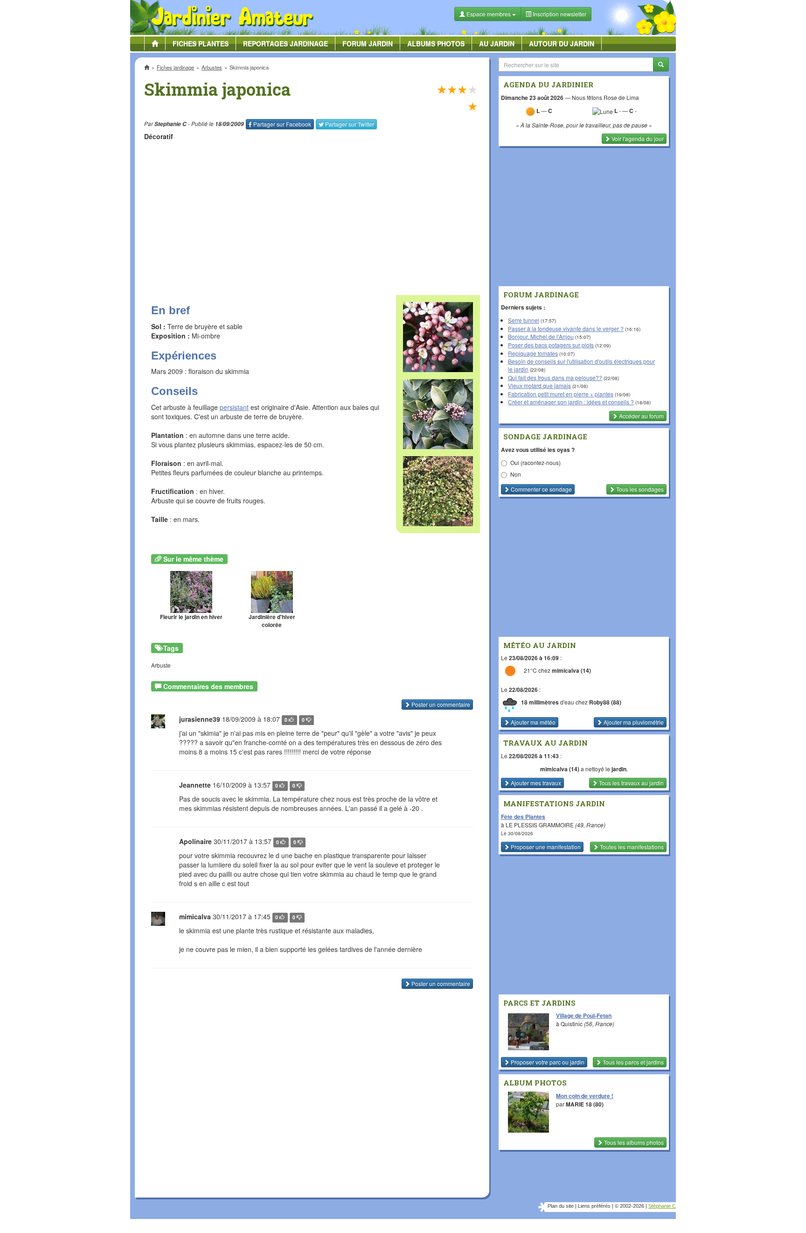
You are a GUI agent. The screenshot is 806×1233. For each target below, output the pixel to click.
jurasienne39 (199, 719)
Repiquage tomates (533, 353)
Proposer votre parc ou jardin (546, 1062)
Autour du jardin (561, 43)
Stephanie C (170, 124)
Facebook (282, 124)
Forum (367, 43)
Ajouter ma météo (532, 722)
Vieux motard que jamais (539, 385)
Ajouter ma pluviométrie (633, 722)
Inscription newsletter (558, 14)
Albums (436, 43)
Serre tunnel (523, 320)
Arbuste (161, 665)
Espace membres (488, 14)
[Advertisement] (314, 213)
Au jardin (496, 43)
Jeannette (195, 784)
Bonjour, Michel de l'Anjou (541, 336)
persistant (234, 407)
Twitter (349, 124)
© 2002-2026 (629, 1206)
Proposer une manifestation (545, 847)
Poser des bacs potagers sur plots (551, 345)
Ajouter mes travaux (535, 783)
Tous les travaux (631, 783)
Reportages (285, 43)
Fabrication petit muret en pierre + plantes (560, 394)
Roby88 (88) (605, 702)
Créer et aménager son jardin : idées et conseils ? (571, 402)
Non (515, 474)
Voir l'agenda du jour (637, 138)
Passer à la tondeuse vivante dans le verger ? (566, 328)
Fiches (201, 43)
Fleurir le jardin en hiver (191, 617)
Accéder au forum (641, 416)
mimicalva (195, 916)
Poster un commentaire (440, 704)
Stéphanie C (662, 1206)
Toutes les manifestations (631, 847)
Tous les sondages (639, 489)
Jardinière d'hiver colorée (272, 621)
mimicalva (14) (571, 670)
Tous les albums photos (633, 1142)
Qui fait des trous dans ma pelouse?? (555, 377)
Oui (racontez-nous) (535, 462)
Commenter (540, 489)
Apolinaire (195, 841)
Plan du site (561, 1206)
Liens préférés (594, 1206)
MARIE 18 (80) (585, 1104)
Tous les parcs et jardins (632, 1062)
